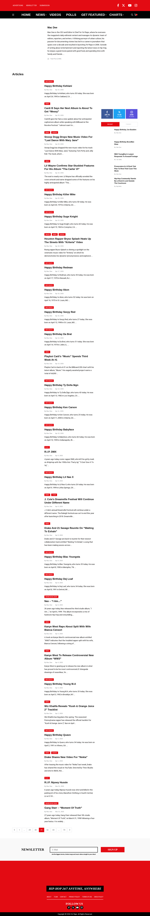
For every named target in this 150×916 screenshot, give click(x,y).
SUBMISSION (44, 5)
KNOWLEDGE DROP (51, 596)
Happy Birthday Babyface (59, 429)
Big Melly (118, 186)
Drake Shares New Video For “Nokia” (65, 757)
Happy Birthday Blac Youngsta (62, 556)
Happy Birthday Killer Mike (59, 194)
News (40, 14)
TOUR (54, 495)
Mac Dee (118, 133)
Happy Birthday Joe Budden (125, 130)
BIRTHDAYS (49, 81)
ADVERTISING (18, 5)
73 (64, 830)
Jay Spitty (119, 159)
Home (26, 14)
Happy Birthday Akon (56, 289)
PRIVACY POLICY (74, 897)
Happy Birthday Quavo (57, 735)
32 (47, 830)
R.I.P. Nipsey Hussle (56, 782)
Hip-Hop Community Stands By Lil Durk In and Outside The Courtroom (125, 181)
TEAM (56, 897)
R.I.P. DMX (50, 451)
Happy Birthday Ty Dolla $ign (61, 385)
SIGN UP (113, 849)
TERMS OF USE (87, 897)
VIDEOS (54, 132)
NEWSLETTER (31, 5)
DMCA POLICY (98, 897)
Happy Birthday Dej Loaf (58, 579)
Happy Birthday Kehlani (58, 86)
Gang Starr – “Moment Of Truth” (63, 807)
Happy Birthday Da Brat (58, 334)
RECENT (110, 124)
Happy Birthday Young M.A (60, 684)
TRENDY (128, 124)
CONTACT (63, 897)
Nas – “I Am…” (53, 601)
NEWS (47, 103)
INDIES (48, 234)
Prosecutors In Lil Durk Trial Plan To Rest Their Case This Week (125, 168)
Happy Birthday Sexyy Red (59, 312)
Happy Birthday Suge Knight (61, 216)
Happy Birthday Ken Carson (60, 407)
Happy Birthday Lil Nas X (59, 477)
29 (30, 830)
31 (42, 830)
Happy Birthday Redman (58, 267)
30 (36, 830)
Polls (71, 14)
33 (53, 830)
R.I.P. (47, 447)
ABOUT (49, 897)
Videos (55, 14)
